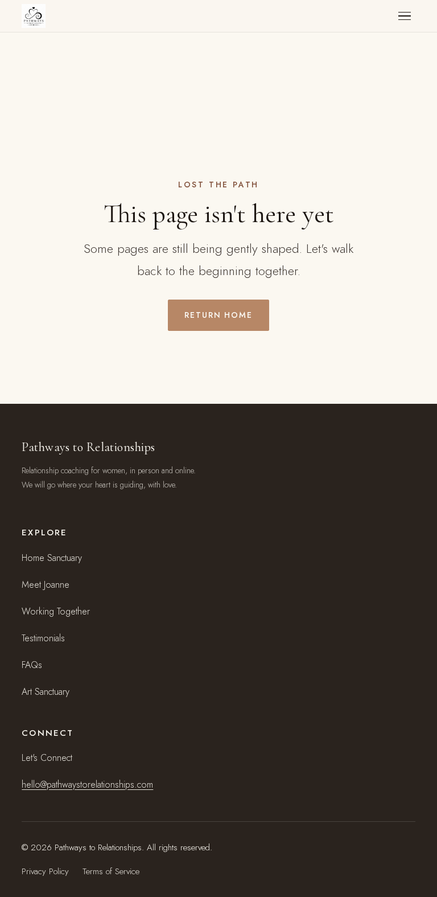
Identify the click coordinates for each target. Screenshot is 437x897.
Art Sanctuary (45, 691)
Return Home (218, 315)
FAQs (32, 664)
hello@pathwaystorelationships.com (87, 784)
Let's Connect (47, 757)
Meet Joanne (45, 584)
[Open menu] (404, 16)
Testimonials (43, 638)
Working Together (56, 611)
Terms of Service (111, 871)
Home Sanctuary (52, 557)
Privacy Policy (45, 871)
